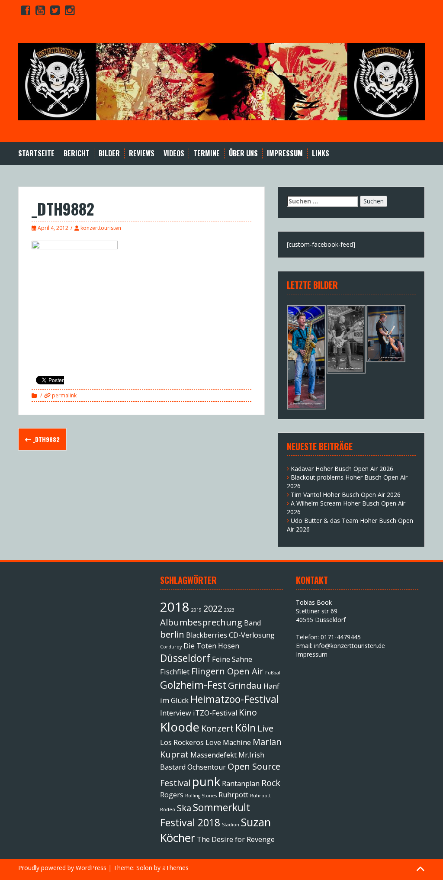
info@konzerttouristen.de (349, 645)
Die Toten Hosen (211, 646)
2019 (196, 610)
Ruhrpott (233, 794)
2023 (229, 610)
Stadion (230, 825)
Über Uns (243, 153)
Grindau (245, 685)
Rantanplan (241, 783)
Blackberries (206, 635)
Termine (206, 153)
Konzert (217, 728)
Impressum (285, 153)
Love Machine (228, 742)
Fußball (273, 673)
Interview (175, 713)
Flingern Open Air (227, 671)
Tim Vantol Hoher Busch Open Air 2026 (346, 494)
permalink (64, 395)
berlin (172, 634)
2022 (212, 608)
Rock (270, 783)
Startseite (36, 153)
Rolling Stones (201, 796)
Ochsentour (206, 767)
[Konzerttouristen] (221, 81)
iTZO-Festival (215, 713)
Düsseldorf (185, 658)
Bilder (109, 153)
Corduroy (171, 647)
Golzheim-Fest (193, 685)
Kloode (179, 727)
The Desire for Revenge (236, 839)
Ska (184, 808)
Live (265, 728)
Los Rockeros (182, 742)
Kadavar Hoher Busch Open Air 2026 (342, 468)
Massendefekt (213, 755)
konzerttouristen (100, 228)
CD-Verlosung (252, 635)
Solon (144, 868)
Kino (248, 712)
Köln (245, 728)
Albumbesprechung (201, 622)
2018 (174, 607)
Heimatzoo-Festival (234, 699)
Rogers (171, 794)
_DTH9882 (45, 439)
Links (320, 153)
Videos (174, 153)
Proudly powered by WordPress (62, 868)
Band (252, 623)
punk (206, 781)
